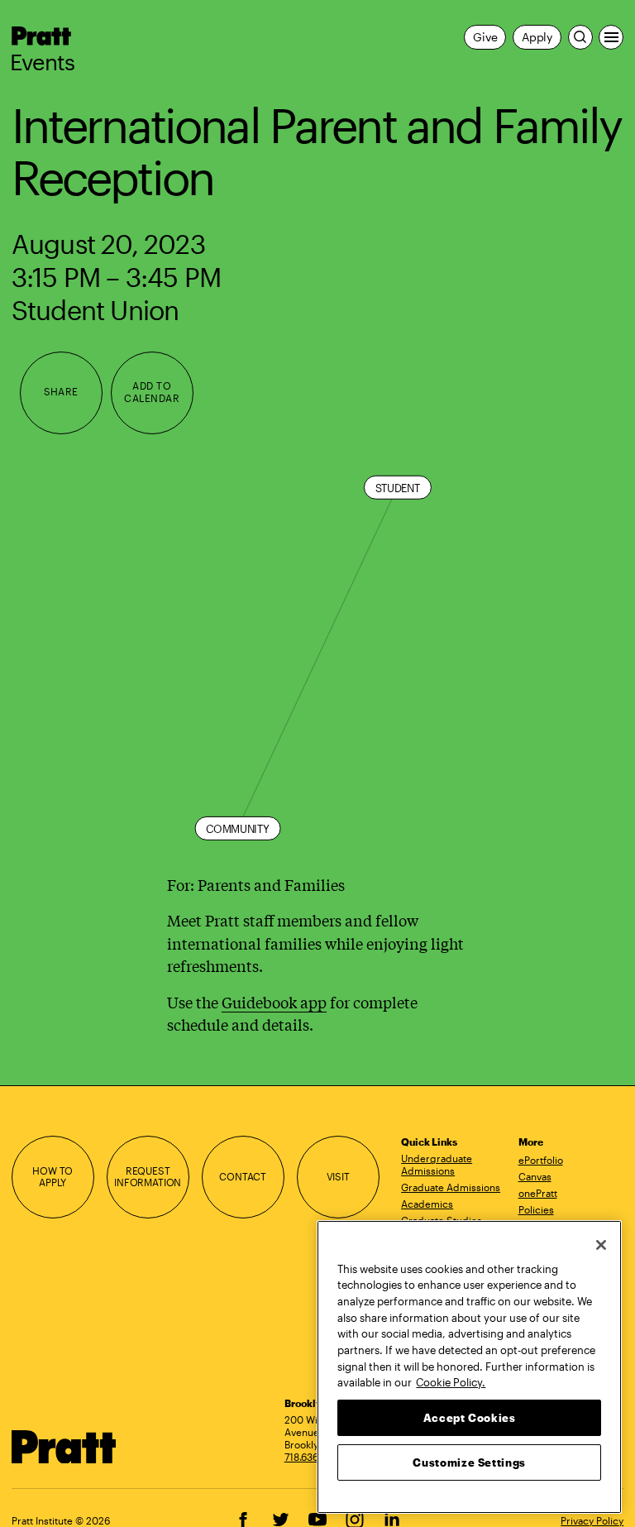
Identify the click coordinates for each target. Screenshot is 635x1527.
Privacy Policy (592, 1520)
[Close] (601, 1245)
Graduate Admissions (450, 1187)
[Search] (580, 37)
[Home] (64, 1447)
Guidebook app (274, 1001)
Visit (338, 1176)
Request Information (147, 1177)
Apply (537, 37)
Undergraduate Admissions (436, 1164)
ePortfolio (540, 1160)
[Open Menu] (611, 37)
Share (61, 391)
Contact (242, 1176)
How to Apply (52, 1177)
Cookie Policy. (450, 1382)
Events (42, 62)
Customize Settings (469, 1462)
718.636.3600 (315, 1456)
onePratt (537, 1193)
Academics (427, 1203)
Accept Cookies (469, 1417)
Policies (536, 1209)
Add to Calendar (151, 392)
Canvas (534, 1176)
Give (485, 37)
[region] (469, 1367)
